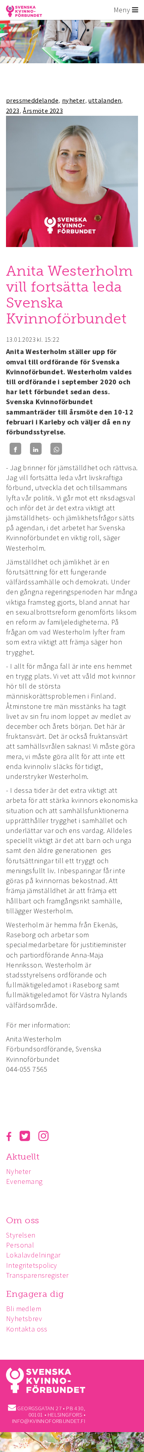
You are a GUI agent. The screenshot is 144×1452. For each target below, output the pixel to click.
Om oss (22, 1220)
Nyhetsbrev (24, 1318)
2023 (13, 111)
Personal (20, 1245)
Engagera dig (35, 1294)
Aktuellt (22, 1156)
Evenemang (24, 1181)
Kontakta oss (27, 1328)
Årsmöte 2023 (43, 111)
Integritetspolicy (31, 1265)
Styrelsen (21, 1235)
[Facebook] (15, 449)
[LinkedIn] (36, 449)
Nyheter (18, 1171)
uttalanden (104, 100)
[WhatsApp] (56, 449)
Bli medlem (23, 1308)
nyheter (73, 100)
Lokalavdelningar (33, 1254)
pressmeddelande (32, 100)
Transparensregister (37, 1275)
